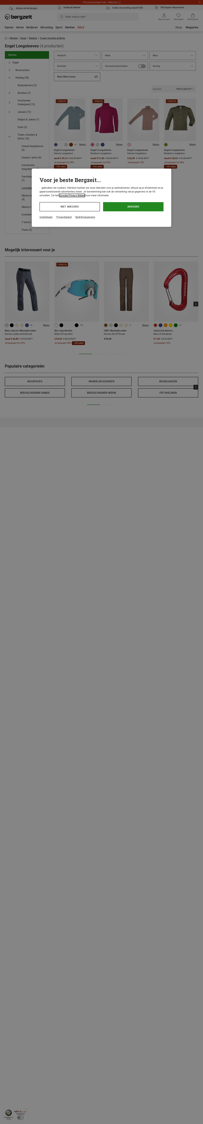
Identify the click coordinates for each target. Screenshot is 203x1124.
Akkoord (133, 206)
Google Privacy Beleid (72, 195)
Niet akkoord (70, 206)
